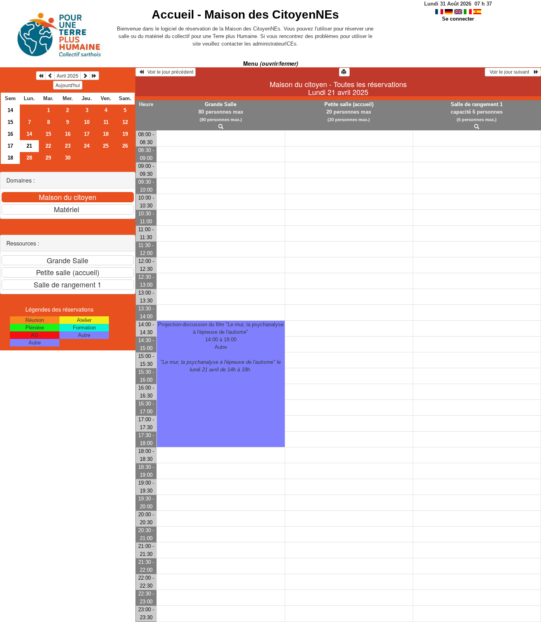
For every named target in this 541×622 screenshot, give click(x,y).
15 (10, 122)
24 (87, 146)
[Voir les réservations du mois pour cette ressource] (50, 75)
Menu (270, 63)
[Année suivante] (94, 75)
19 (125, 134)
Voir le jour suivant (510, 72)
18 (106, 134)
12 (125, 122)
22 (48, 146)
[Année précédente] (41, 75)
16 (10, 134)
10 (87, 122)
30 (67, 158)
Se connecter (458, 19)
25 (106, 146)
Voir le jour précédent (168, 72)
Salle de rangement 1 (477, 104)
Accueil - (245, 14)
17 (87, 134)
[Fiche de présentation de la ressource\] (221, 127)
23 (67, 146)
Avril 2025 (67, 75)
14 (10, 110)
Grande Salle (220, 104)
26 (125, 146)
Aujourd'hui (67, 85)
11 (106, 122)
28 (29, 158)
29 (48, 158)
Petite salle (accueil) (348, 104)
